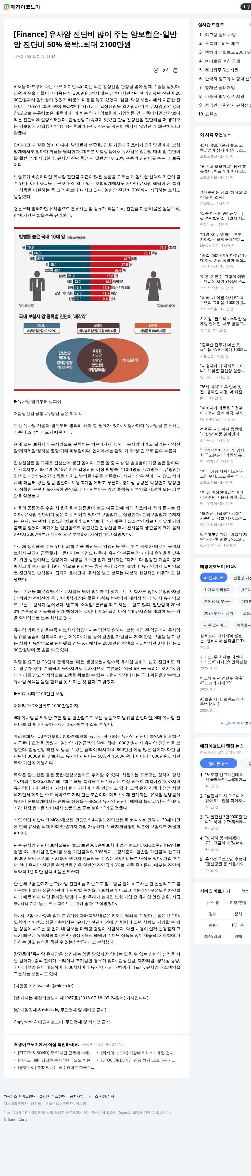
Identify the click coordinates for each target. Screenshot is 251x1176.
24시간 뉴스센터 (52, 1096)
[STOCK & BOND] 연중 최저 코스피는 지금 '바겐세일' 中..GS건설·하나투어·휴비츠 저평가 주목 (139, 1060)
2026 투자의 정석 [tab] (218, 613)
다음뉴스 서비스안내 (20, 1096)
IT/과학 (238, 925)
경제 (213, 913)
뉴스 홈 (212, 902)
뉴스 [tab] (245, 890)
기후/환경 (238, 902)
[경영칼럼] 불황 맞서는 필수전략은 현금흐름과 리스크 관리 (56, 1067)
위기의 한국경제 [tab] (217, 589)
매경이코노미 (25, 6)
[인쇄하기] (175, 70)
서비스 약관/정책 (101, 1096)
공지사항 (77, 1096)
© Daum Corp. (16, 1119)
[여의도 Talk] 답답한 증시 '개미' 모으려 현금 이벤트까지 (56, 1060)
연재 (238, 936)
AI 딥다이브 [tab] (214, 577)
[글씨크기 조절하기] (166, 70)
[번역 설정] (156, 70)
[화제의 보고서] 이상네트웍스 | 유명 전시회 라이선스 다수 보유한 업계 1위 (139, 1052)
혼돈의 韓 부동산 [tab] (218, 601)
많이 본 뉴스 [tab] (218, 763)
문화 (213, 925)
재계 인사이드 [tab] (215, 624)
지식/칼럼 (212, 936)
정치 (238, 913)
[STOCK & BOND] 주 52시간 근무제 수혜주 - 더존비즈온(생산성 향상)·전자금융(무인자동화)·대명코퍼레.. (56, 1052)
